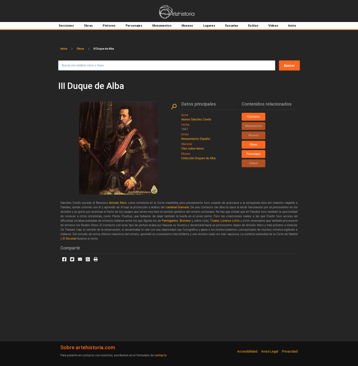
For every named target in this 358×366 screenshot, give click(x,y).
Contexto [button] (253, 116)
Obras (80, 48)
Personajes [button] (253, 154)
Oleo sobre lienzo (192, 148)
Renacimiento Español (195, 139)
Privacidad (290, 351)
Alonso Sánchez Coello (196, 119)
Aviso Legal (269, 351)
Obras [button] (253, 144)
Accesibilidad (247, 351)
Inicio (63, 48)
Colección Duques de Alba (198, 158)
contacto (160, 355)
